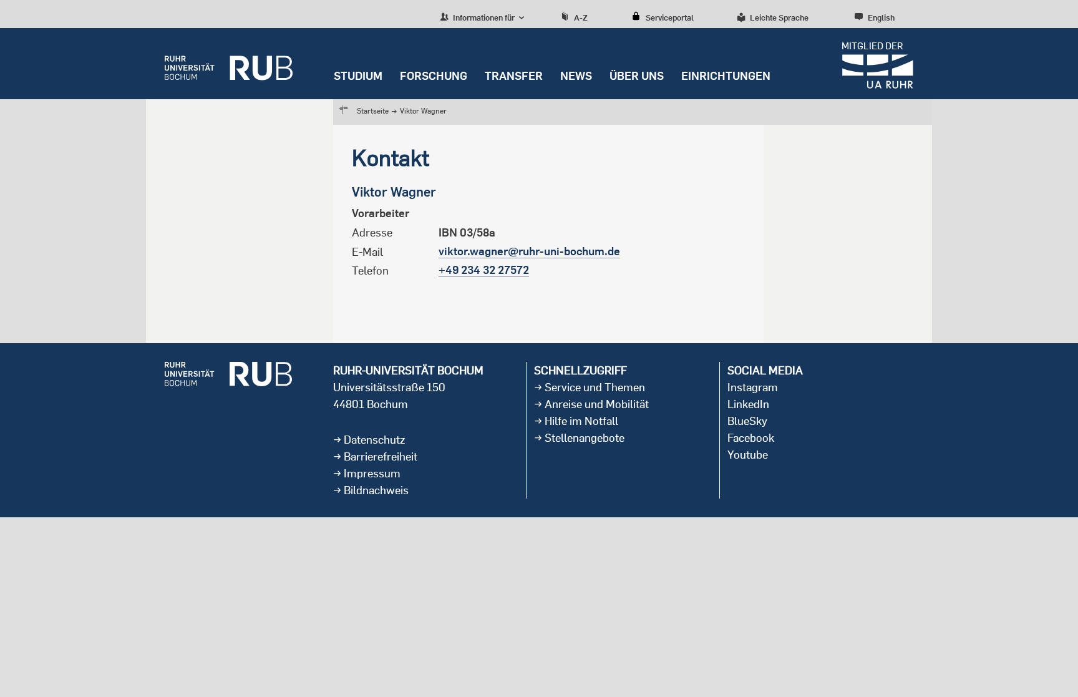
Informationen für (483, 17)
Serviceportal (670, 17)
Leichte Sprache (779, 17)
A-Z (581, 17)
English (881, 17)
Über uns (636, 76)
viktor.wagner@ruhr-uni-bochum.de (529, 251)
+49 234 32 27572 (484, 270)
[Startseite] (229, 63)
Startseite (373, 110)
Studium (358, 76)
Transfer (514, 76)
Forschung (433, 76)
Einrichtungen (725, 76)
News (576, 76)
